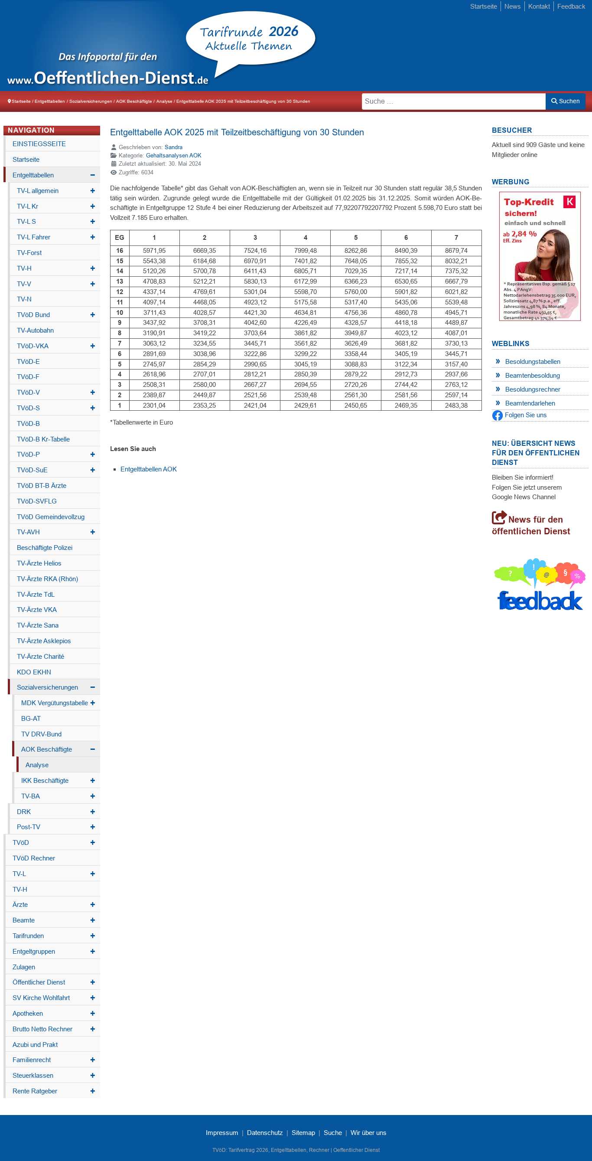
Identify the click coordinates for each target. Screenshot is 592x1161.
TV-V (56, 284)
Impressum (222, 1132)
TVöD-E (28, 361)
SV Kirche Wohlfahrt (54, 998)
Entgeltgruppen (54, 951)
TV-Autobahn (35, 330)
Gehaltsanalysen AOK (174, 155)
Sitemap (303, 1132)
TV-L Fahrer (56, 237)
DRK (56, 812)
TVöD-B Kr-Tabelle (43, 439)
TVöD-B (28, 423)
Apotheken (54, 1013)
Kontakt (539, 6)
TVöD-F (28, 376)
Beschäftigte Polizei (44, 547)
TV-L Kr (56, 206)
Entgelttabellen (54, 175)
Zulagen (24, 967)
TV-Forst (29, 252)
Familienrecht (54, 1060)
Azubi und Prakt (35, 1044)
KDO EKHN (34, 672)
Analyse (37, 765)
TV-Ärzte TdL (36, 594)
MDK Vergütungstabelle (58, 703)
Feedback (571, 6)
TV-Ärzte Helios (39, 563)
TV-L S (56, 221)
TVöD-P (56, 454)
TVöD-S (56, 408)
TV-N (24, 299)
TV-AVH (56, 532)
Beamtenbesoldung (532, 375)
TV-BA (58, 796)
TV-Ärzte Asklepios (44, 640)
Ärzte (54, 904)
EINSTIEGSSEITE (39, 143)
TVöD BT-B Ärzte (41, 485)
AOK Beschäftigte (58, 749)
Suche (333, 1132)
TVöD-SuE (56, 470)
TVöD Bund (56, 315)
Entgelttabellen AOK (148, 469)
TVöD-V (56, 392)
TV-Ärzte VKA (37, 609)
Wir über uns (369, 1132)
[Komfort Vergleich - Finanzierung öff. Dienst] (540, 256)
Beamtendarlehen (530, 403)
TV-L (54, 874)
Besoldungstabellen (532, 361)
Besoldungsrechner (532, 389)
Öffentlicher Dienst (54, 982)
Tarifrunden (54, 936)
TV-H (56, 268)
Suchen (568, 101)
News (512, 6)
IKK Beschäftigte (58, 780)
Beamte (54, 920)
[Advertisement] (445, 46)
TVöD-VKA (56, 346)
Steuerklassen (54, 1075)
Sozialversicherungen (56, 687)
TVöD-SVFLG (37, 501)
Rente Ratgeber (54, 1091)
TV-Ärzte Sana (38, 625)
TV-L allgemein (56, 191)
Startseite (483, 6)
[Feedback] (540, 586)
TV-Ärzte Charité (40, 656)
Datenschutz (265, 1132)
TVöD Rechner (34, 858)
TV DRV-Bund (41, 734)
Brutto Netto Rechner (54, 1029)
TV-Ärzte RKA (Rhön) (47, 578)
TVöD (54, 842)
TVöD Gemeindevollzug (51, 516)
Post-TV (56, 827)
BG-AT (31, 718)
